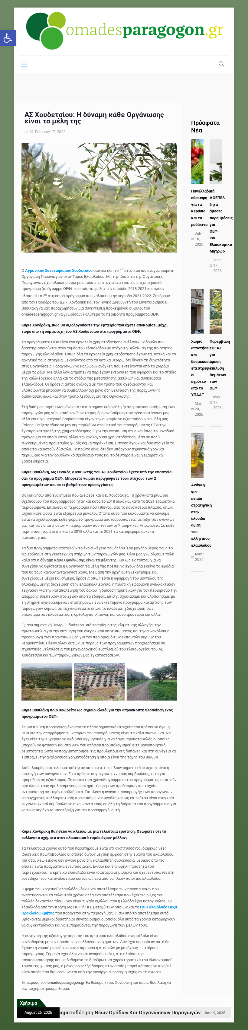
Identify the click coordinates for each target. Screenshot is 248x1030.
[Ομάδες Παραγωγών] (124, 32)
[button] (8, 38)
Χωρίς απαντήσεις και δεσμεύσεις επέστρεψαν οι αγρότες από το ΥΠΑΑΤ (202, 368)
